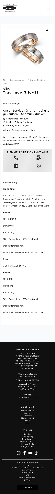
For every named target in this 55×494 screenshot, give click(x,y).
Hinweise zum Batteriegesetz (27, 468)
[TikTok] (36, 453)
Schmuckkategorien (18, 80)
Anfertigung (27, 436)
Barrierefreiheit (27, 477)
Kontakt (27, 465)
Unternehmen (27, 410)
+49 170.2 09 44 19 (32, 363)
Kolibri (27, 423)
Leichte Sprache (27, 376)
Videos (27, 420)
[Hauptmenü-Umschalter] (48, 8)
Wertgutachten (27, 446)
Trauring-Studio (27, 444)
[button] (47, 30)
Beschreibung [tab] (10, 182)
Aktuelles (28, 416)
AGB (27, 475)
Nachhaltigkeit (27, 418)
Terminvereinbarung (27, 463)
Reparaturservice (27, 441)
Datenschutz (27, 472)
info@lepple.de (30, 366)
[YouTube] (30, 453)
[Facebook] (24, 453)
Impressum (27, 470)
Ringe (32, 80)
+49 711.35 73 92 (31, 358)
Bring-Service (28, 439)
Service (27, 434)
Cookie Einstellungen (27, 374)
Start (5, 80)
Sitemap (28, 480)
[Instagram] (18, 453)
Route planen (27, 368)
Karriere (27, 413)
